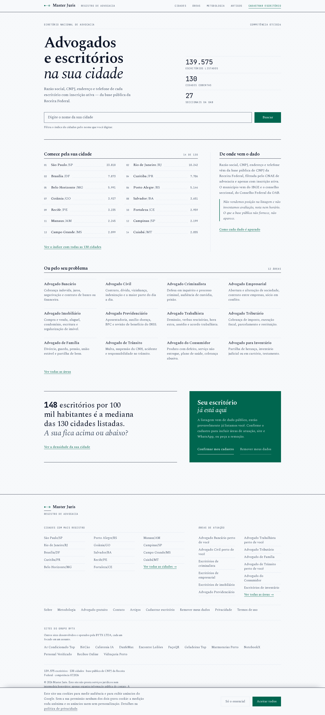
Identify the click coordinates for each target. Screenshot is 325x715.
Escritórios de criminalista (208, 563)
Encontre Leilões (151, 647)
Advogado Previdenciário (217, 592)
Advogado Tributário (259, 549)
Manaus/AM (151, 538)
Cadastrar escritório (265, 5)
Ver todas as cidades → (160, 566)
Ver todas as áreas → (259, 594)
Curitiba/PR (52, 559)
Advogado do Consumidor (253, 578)
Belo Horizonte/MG (58, 567)
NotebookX (252, 647)
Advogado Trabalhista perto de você (260, 540)
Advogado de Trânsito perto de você (260, 566)
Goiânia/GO (102, 545)
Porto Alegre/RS (105, 538)
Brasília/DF (52, 552)
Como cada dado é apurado (239, 229)
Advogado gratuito (94, 609)
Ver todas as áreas (57, 371)
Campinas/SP (152, 545)
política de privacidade (60, 708)
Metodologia (216, 5)
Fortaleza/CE (103, 567)
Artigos (236, 5)
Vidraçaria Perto (115, 654)
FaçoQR (173, 647)
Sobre (48, 609)
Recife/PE (100, 559)
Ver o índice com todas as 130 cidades (72, 247)
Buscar (267, 117)
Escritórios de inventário (261, 587)
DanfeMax (126, 647)
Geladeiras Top (195, 647)
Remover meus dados (255, 449)
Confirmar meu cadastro (215, 449)
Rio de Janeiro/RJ (56, 545)
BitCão (85, 647)
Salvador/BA (103, 552)
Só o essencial (235, 701)
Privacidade (223, 609)
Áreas (196, 5)
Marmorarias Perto (225, 647)
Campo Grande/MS (157, 552)
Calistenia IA (104, 647)
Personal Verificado (58, 654)
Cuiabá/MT (151, 559)
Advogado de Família (259, 557)
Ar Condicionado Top (59, 647)
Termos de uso (247, 609)
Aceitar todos (267, 701)
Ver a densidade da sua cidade (67, 447)
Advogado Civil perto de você (216, 551)
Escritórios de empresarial (208, 575)
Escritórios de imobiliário (217, 584)
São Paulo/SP (53, 538)
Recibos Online (87, 654)
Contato (119, 609)
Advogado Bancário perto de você (217, 540)
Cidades (180, 5)
